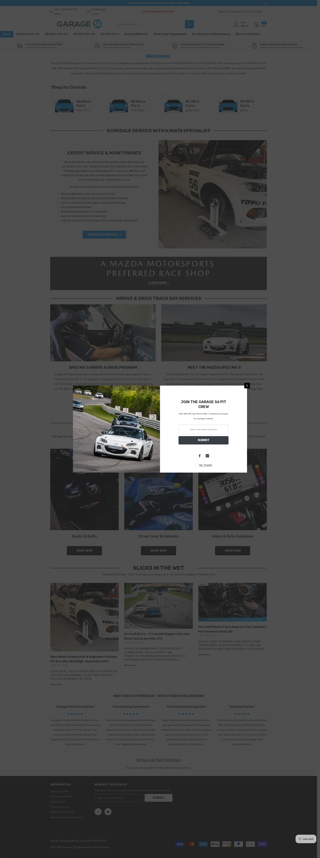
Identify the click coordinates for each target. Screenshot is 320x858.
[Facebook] (200, 456)
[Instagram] (207, 456)
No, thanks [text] (205, 465)
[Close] (247, 385)
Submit (203, 440)
